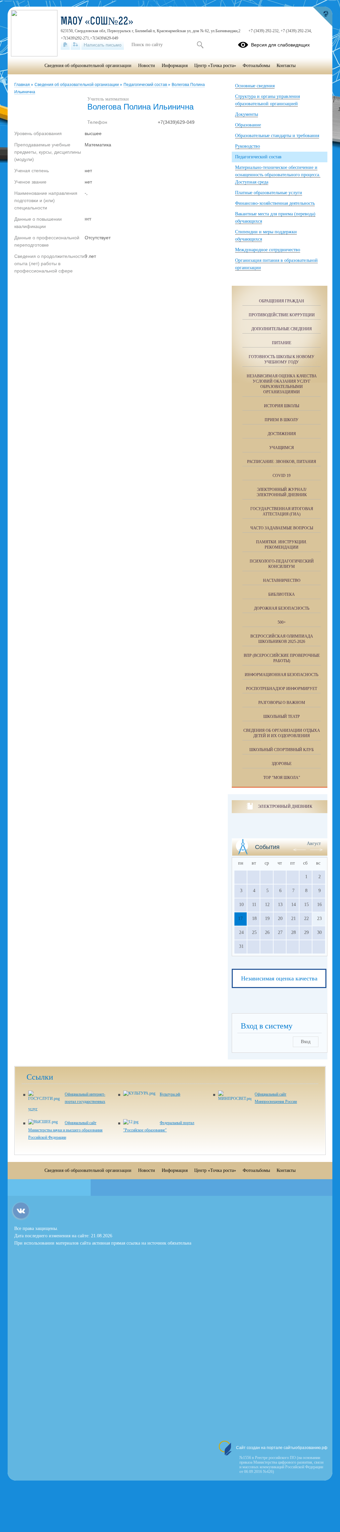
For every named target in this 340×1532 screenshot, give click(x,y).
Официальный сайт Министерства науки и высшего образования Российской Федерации (65, 1130)
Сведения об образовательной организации (77, 84)
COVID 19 (282, 475)
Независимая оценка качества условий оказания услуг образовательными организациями (282, 384)
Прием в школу (281, 420)
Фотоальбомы (256, 65)
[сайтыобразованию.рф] (322, 17)
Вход (305, 1041)
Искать (200, 45)
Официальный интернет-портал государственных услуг (66, 1101)
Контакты (286, 65)
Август (314, 843)
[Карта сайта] (75, 45)
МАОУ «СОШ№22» (97, 22)
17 (240, 918)
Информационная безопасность (281, 674)
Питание (281, 343)
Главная (22, 84)
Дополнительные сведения (281, 329)
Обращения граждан (281, 301)
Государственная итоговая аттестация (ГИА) (281, 511)
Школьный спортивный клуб (281, 749)
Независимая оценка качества (279, 978)
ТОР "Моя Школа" (281, 777)
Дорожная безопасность (281, 608)
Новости (146, 65)
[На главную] (65, 45)
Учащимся (281, 447)
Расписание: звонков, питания (281, 461)
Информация (175, 65)
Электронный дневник (285, 806)
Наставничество (281, 580)
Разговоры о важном (281, 702)
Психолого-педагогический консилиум (282, 564)
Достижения (282, 433)
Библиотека (281, 594)
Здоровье (282, 763)
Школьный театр (281, 716)
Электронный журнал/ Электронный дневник (282, 492)
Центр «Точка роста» (215, 65)
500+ (282, 622)
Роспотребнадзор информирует (281, 688)
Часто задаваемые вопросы (281, 528)
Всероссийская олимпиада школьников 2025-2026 (281, 639)
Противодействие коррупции (282, 315)
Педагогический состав (146, 84)
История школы (281, 406)
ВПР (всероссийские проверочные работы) (282, 658)
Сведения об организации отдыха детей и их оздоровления (281, 733)
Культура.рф (170, 1094)
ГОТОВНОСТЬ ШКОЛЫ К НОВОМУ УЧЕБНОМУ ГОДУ (281, 359)
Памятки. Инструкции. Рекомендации (281, 545)
